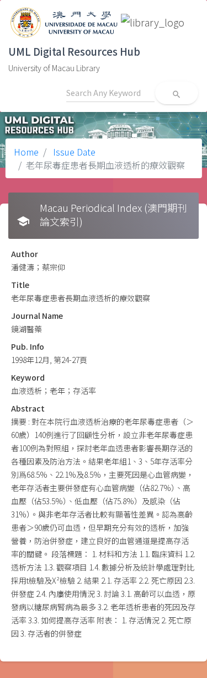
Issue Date (73, 151)
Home (26, 151)
